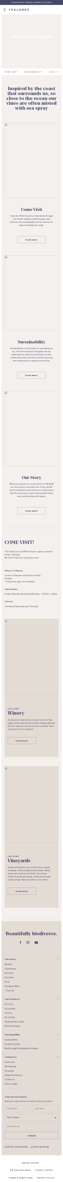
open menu (5, 9)
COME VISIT (11, 72)
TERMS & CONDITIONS (21, 1178)
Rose (7, 982)
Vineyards (9, 1071)
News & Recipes (12, 1026)
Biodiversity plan (12, 1044)
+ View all (9, 991)
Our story (9, 1004)
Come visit (10, 1062)
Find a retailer (11, 1084)
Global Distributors (14, 1075)
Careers (8, 1013)
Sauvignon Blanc (12, 986)
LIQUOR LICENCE (44, 1170)
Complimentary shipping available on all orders (31, 2)
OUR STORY (55, 72)
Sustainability (11, 1040)
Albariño (8, 964)
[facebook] (20, 942)
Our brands (10, 1017)
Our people (10, 1009)
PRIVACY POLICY (46, 1178)
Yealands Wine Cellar (14, 1022)
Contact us (10, 1080)
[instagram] (28, 942)
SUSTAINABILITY (32, 72)
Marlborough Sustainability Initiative (21, 1049)
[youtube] (36, 942)
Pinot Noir (9, 978)
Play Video (32, 50)
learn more (31, 239)
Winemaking (10, 1067)
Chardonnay (10, 969)
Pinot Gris (9, 973)
